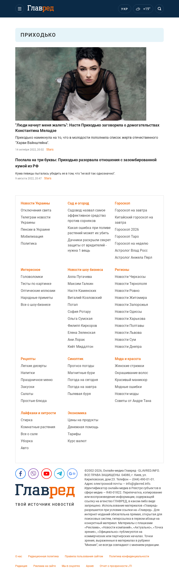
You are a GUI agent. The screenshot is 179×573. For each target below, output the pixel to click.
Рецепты (28, 359)
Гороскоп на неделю (131, 243)
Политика (29, 243)
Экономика (77, 413)
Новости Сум (125, 340)
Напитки (28, 373)
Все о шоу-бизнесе (35, 305)
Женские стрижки (129, 366)
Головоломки (32, 277)
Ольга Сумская (80, 319)
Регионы (122, 270)
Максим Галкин (80, 284)
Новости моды (127, 394)
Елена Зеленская (81, 333)
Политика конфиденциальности (129, 556)
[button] (19, 8)
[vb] (33, 473)
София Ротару (79, 312)
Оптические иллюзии (38, 291)
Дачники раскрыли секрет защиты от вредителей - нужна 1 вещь (89, 245)
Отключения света (36, 210)
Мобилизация (32, 236)
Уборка (27, 441)
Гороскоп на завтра (131, 210)
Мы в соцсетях (71, 566)
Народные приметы (37, 298)
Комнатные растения (38, 427)
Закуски (27, 387)
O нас (18, 556)
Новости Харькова (130, 319)
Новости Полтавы (129, 326)
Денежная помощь (83, 427)
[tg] (59, 473)
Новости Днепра (128, 346)
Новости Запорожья (131, 305)
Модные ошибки (128, 387)
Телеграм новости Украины (35, 220)
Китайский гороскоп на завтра (134, 220)
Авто (25, 448)
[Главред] (41, 8)
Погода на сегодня (83, 380)
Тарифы (74, 434)
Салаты (27, 394)
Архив (90, 566)
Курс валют (77, 441)
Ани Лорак (76, 340)
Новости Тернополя (131, 284)
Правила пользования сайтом (84, 556)
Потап (73, 305)
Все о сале (29, 434)
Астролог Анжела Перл (133, 257)
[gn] (72, 473)
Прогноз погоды (81, 366)
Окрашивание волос (131, 373)
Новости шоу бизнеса (85, 270)
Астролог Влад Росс (131, 250)
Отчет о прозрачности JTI (116, 566)
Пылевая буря (79, 394)
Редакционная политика (43, 556)
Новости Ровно (127, 291)
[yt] (46, 473)
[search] (159, 8)
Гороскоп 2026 (127, 229)
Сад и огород (78, 203)
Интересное (30, 270)
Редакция (21, 566)
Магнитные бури (81, 373)
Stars (49, 149)
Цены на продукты (83, 420)
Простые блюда (34, 401)
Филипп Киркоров (82, 326)
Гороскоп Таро (127, 236)
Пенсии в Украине (35, 229)
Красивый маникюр (131, 380)
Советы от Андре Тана (133, 401)
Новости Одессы (128, 312)
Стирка (27, 420)
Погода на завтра (82, 387)
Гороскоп (122, 203)
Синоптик (75, 359)
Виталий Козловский (85, 298)
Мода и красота (128, 359)
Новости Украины (35, 203)
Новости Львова (128, 333)
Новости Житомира (131, 298)
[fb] (20, 473)
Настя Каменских (82, 291)
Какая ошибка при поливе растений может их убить (89, 230)
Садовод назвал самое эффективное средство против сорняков (87, 215)
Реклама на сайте (44, 566)
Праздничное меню (37, 380)
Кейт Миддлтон (80, 346)
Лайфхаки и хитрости (38, 413)
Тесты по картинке (36, 284)
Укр (124, 9)
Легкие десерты (33, 366)
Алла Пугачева (80, 277)
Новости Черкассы (130, 277)
